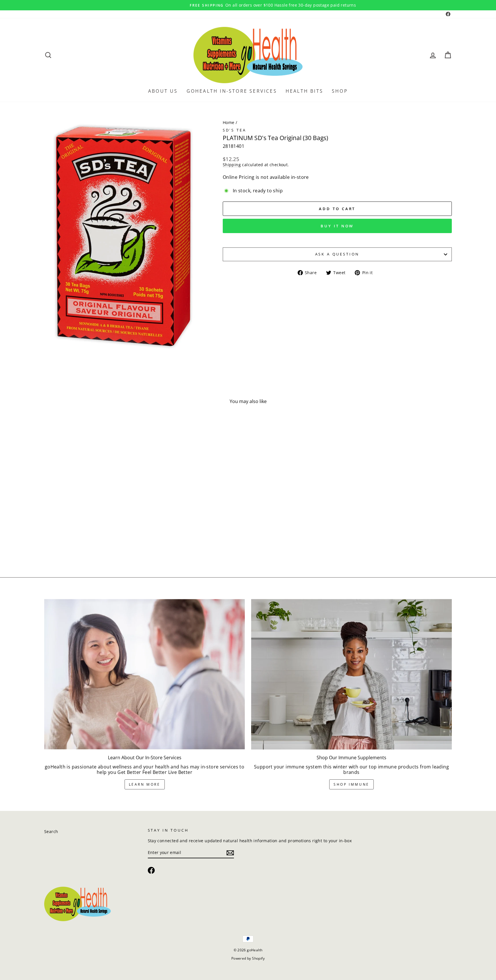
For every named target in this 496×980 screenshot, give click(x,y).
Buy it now (337, 225)
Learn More (144, 784)
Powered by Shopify (248, 958)
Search (51, 831)
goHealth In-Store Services (232, 91)
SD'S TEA (234, 130)
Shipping (232, 164)
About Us (163, 91)
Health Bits (304, 91)
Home (229, 122)
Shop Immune (351, 784)
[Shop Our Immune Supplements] (351, 674)
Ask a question (337, 254)
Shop (340, 91)
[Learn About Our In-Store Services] (144, 674)
